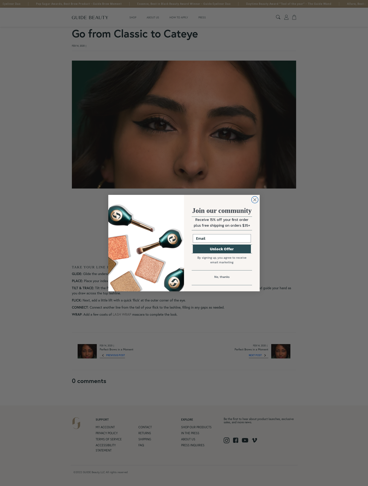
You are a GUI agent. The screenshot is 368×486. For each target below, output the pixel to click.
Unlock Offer (222, 249)
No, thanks (222, 276)
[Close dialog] (254, 199)
